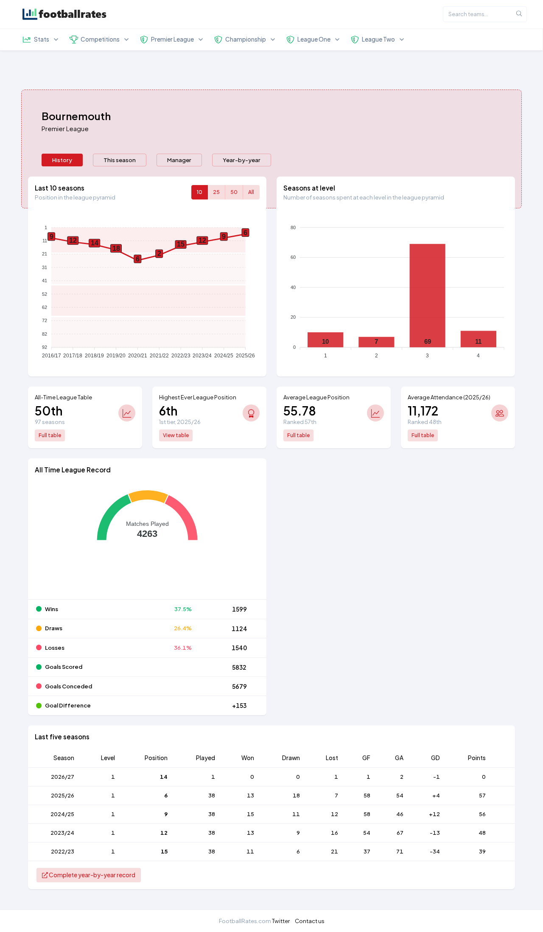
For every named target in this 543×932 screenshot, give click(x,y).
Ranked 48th (425, 421)
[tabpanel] (271, 538)
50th (49, 410)
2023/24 (62, 832)
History (62, 159)
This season (120, 159)
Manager (179, 159)
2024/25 (62, 814)
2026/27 (62, 776)
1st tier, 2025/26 (180, 421)
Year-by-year (241, 159)
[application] (147, 289)
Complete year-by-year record (91, 875)
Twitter (281, 920)
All (251, 192)
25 (216, 192)
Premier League (65, 128)
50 (234, 192)
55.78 (299, 410)
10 (199, 192)
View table (176, 435)
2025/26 (62, 795)
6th (168, 410)
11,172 (423, 410)
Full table (50, 435)
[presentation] (62, 160)
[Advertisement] (396, 526)
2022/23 (62, 851)
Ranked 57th (299, 421)
